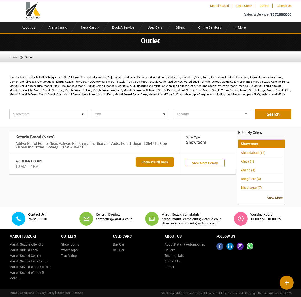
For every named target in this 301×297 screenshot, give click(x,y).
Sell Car (118, 250)
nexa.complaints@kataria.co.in (194, 223)
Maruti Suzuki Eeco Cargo (28, 261)
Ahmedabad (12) (253, 152)
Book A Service (123, 27)
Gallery (170, 250)
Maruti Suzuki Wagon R (26, 272)
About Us (28, 27)
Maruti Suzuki (219, 6)
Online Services (209, 27)
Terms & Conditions (21, 293)
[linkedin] (230, 246)
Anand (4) (248, 170)
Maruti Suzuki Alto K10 (26, 244)
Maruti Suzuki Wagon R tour (30, 267)
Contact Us (284, 6)
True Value (69, 255)
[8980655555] (250, 246)
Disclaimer (63, 293)
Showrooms (70, 244)
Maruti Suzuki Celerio (25, 255)
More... (14, 278)
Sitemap (78, 293)
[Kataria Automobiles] (31, 11)
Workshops (69, 250)
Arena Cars (56, 27)
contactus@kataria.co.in (112, 219)
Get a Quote (244, 6)
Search (273, 114)
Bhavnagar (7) (251, 187)
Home (13, 57)
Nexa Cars (89, 27)
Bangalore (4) (251, 178)
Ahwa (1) (247, 161)
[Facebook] (219, 246)
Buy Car (118, 244)
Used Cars (154, 27)
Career (169, 267)
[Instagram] (240, 246)
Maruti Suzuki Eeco (23, 250)
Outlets (264, 6)
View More (275, 197)
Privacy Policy (45, 293)
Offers (180, 27)
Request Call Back (155, 162)
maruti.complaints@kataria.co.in (197, 219)
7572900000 (281, 14)
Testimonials (174, 255)
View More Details (205, 163)
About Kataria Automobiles (185, 244)
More (242, 27)
